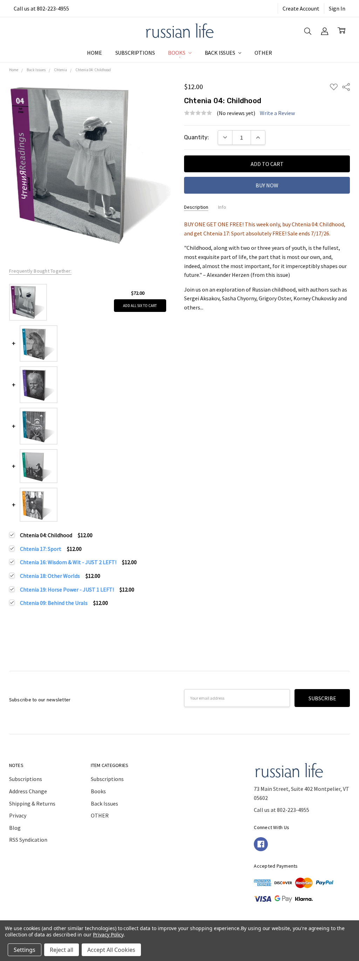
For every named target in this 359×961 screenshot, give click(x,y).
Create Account (301, 8)
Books (177, 52)
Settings (24, 950)
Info (222, 207)
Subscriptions (135, 52)
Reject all (61, 950)
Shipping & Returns (32, 803)
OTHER (263, 52)
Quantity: (196, 137)
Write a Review (277, 113)
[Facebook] (261, 844)
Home (94, 52)
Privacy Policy (108, 934)
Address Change (28, 791)
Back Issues (220, 52)
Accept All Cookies (111, 950)
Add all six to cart (140, 305)
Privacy (17, 815)
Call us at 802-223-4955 (41, 8)
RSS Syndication (28, 839)
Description (196, 207)
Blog (15, 827)
